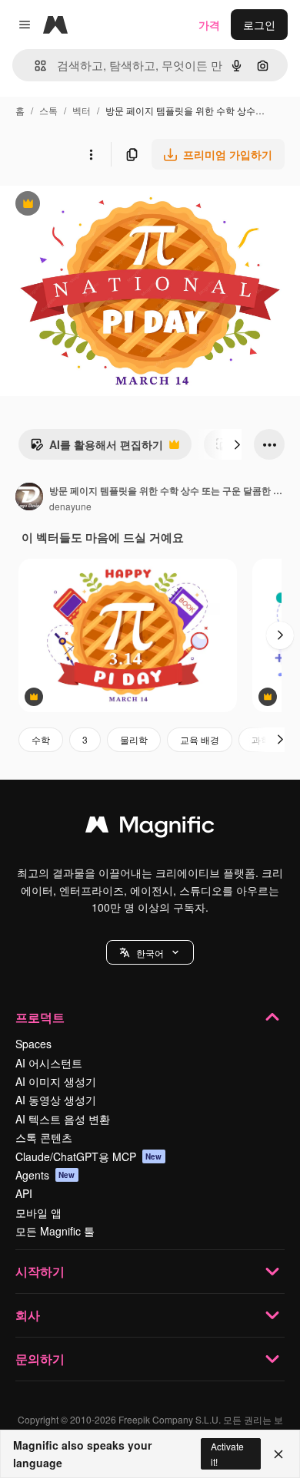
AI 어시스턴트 (48, 1063)
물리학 (134, 739)
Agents (45, 1175)
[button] (150, 952)
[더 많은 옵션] (90, 154)
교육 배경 (199, 739)
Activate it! (227, 1453)
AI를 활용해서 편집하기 (96, 448)
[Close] (278, 1454)
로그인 (259, 24)
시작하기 (40, 1271)
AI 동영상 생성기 (55, 1099)
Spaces (33, 1043)
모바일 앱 (38, 1212)
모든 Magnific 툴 (55, 1231)
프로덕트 (40, 1017)
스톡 (48, 110)
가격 (209, 24)
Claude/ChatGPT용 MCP (88, 1156)
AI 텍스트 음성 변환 (62, 1119)
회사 (27, 1315)
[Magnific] (150, 828)
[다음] (237, 444)
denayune (70, 506)
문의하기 (40, 1358)
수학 (41, 739)
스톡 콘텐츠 (43, 1137)
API (23, 1193)
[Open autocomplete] (34, 65)
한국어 (150, 952)
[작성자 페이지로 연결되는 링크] (29, 498)
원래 (88, 205)
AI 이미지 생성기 (55, 1081)
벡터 (81, 110)
